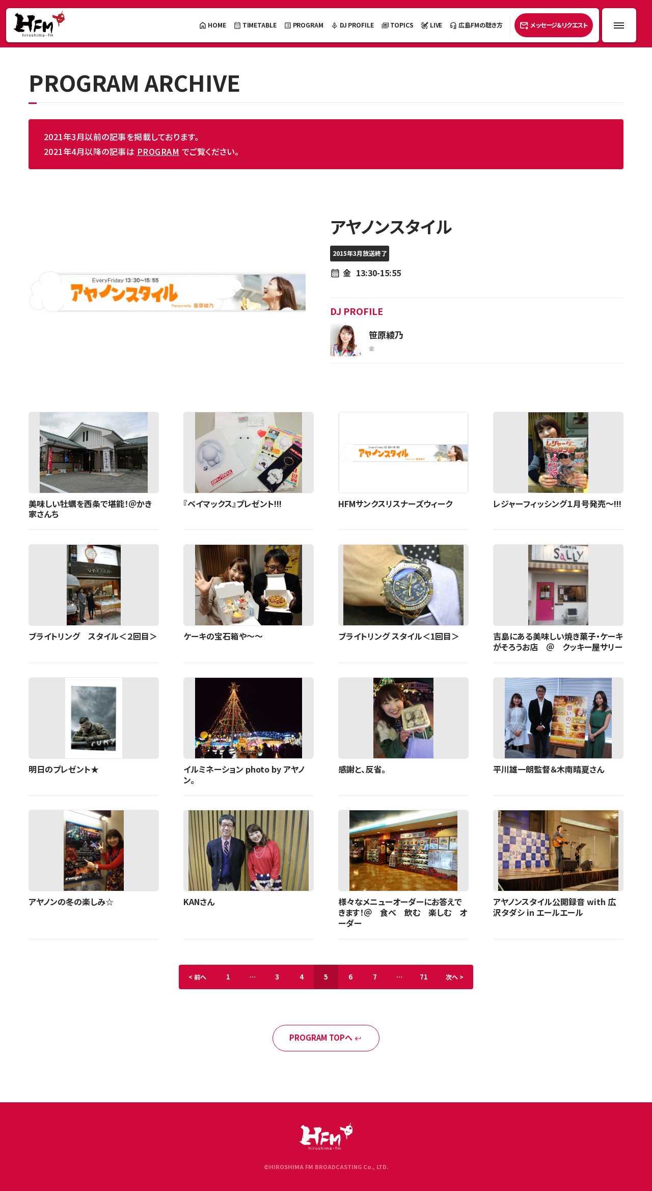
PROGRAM (158, 151)
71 (424, 977)
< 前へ (197, 976)
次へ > (455, 976)
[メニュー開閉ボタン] (619, 25)
